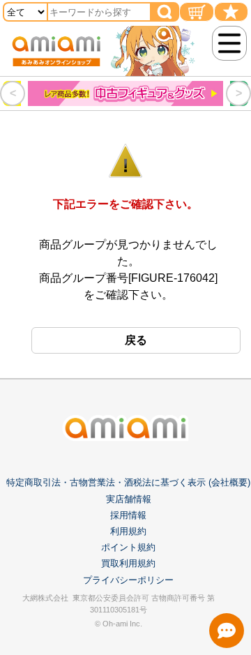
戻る (136, 340)
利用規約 (128, 531)
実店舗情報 (128, 499)
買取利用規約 (128, 563)
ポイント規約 (128, 547)
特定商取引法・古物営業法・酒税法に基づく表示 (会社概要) (128, 482)
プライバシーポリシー (128, 580)
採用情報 (128, 515)
